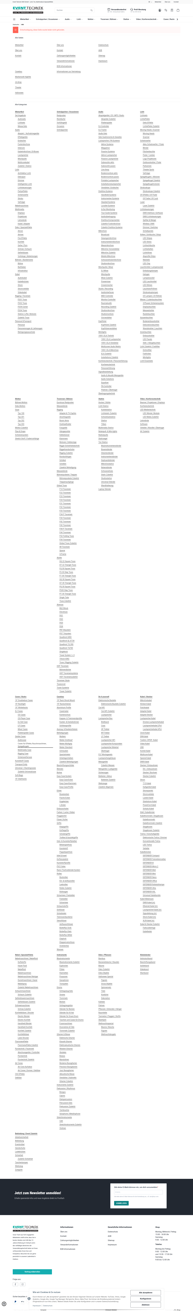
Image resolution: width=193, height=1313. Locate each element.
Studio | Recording (105, 289)
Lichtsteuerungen (25, 188)
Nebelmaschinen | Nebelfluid (26, 958)
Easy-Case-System (64, 776)
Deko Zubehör (104, 969)
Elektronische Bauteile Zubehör (113, 704)
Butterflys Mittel (65, 935)
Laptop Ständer (104, 489)
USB (142, 747)
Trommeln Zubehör (67, 1031)
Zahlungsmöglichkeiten (69, 1240)
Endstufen (22, 141)
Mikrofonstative (107, 464)
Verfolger (21, 202)
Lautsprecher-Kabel (147, 718)
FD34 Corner (23, 307)
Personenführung (108, 368)
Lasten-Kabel (148, 798)
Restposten (61, 115)
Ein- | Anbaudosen (150, 769)
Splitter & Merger (149, 220)
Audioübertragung (108, 216)
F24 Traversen (65, 500)
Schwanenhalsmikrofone (111, 260)
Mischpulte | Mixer (105, 267)
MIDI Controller (107, 296)
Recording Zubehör (108, 307)
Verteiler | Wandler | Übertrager (152, 428)
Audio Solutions (107, 379)
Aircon (20, 231)
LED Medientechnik (147, 410)
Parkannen (147, 166)
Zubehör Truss (23, 317)
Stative (104, 420)
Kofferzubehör (62, 859)
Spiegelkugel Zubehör (151, 180)
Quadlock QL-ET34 (66, 641)
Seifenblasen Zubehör (26, 1002)
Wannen (60, 949)
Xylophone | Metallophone (69, 1114)
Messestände (62, 406)
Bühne (20, 263)
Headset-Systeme (108, 202)
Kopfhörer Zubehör (108, 325)
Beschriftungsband (147, 962)
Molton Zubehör (21, 428)
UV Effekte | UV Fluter (148, 195)
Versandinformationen (69, 1245)
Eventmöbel (19, 1144)
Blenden (60, 769)
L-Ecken (62, 805)
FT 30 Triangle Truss (67, 576)
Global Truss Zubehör (68, 543)
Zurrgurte (18, 1170)
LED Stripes (147, 238)
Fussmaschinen (65, 1023)
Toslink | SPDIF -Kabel (149, 740)
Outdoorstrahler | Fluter (152, 162)
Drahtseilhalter (65, 424)
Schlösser (61, 910)
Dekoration (105, 998)
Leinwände (22, 220)
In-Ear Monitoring (108, 209)
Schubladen (61, 913)
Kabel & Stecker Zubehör (150, 924)
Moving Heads (148, 133)
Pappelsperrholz (65, 852)
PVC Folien (61, 866)
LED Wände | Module (151, 413)
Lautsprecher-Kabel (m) (152, 910)
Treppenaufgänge (66, 482)
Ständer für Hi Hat (66, 1013)
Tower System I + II (66, 655)
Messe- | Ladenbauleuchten (151, 299)
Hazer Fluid (22, 966)
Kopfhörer (102, 321)
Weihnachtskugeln (108, 1034)
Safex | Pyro (22, 245)
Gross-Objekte (106, 984)
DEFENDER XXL (149, 892)
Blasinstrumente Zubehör (69, 962)
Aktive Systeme (107, 144)
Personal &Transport (23, 321)
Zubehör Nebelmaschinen (28, 987)
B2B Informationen (67, 1249)
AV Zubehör (144, 431)
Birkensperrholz (65, 845)
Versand (43, 1310)
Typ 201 (21, 417)
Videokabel (22, 292)
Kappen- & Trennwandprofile (70, 718)
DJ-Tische (102, 130)
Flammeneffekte (21, 1041)
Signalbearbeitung (105, 372)
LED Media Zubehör (151, 417)
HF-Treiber (105, 729)
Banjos (62, 1056)
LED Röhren (147, 285)
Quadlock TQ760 (66, 648)
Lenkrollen (63, 884)
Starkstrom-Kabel (150, 801)
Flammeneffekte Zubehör (28, 1045)
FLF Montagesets (105, 754)
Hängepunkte (64, 431)
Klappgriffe (63, 827)
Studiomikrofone (107, 263)
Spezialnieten (64, 754)
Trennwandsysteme (64, 917)
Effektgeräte (22, 137)
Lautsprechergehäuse (107, 758)
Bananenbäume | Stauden (108, 962)
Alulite (59, 558)
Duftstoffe (22, 962)
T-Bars (103, 424)
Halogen (146, 274)
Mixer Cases (22, 729)
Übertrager (105, 751)
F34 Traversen (65, 518)
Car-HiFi (101, 707)
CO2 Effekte (20, 1074)
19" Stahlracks (21, 779)
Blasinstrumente (63, 958)
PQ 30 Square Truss (67, 586)
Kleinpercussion (65, 1099)
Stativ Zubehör (107, 475)
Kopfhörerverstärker (109, 328)
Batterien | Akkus (105, 776)
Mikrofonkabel (146, 700)
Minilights (102, 332)
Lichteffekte (145, 119)
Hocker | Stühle (104, 402)
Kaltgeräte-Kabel (149, 787)
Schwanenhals (107, 471)
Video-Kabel (145, 744)
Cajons (62, 1096)
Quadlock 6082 (65, 637)
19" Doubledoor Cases (24, 700)
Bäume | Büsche (107, 1027)
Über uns (167, 2)
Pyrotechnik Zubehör (26, 1059)
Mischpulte (22, 159)
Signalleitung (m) (150, 913)
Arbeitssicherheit (21, 1137)
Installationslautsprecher (111, 184)
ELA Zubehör (106, 354)
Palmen (101, 1005)
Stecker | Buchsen (150, 772)
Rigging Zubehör (66, 453)
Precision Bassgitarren (68, 1067)
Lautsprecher (23, 155)
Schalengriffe (64, 834)
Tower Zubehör (65, 691)
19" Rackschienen (64, 704)
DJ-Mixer (104, 271)
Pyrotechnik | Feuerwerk (24, 1049)
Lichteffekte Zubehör (151, 126)
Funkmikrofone (24, 144)
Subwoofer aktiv (107, 162)
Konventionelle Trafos (151, 841)
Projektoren (22, 216)
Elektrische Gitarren (67, 1038)
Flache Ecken (64, 798)
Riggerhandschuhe (66, 449)
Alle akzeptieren (145, 1293)
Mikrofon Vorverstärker (110, 249)
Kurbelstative (106, 410)
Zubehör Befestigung (67, 467)
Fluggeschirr (62, 816)
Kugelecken (64, 801)
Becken (62, 1002)
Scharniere (63, 902)
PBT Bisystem (65, 630)
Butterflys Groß (65, 928)
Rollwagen (63, 892)
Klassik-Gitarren (65, 1041)
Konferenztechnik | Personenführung (112, 361)
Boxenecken (64, 794)
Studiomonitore (107, 314)
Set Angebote (20, 115)
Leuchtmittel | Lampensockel (151, 267)
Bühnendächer (65, 670)
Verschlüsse (61, 920)
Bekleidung (19, 1141)
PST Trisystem (65, 633)
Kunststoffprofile (63, 863)
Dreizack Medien (111, 1310)
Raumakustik (106, 303)
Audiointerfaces (107, 292)
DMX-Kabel (144, 762)
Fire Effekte (22, 238)
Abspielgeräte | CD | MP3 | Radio (111, 115)
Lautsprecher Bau (105, 718)
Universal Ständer (108, 482)
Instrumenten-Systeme (110, 198)
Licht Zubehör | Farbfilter (150, 346)
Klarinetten (63, 973)
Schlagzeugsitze (66, 1005)
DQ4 (61, 626)
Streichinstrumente (64, 1117)
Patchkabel (144, 707)
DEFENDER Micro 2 (150, 866)
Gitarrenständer (107, 453)
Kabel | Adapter (24, 224)
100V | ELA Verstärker (109, 343)
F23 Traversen (65, 496)
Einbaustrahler (148, 336)
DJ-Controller (103, 126)
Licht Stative (103, 406)
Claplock (62, 939)
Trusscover (61, 684)
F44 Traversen (65, 532)
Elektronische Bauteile (107, 700)
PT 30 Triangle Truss (67, 594)
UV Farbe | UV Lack (150, 198)
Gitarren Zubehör (66, 1081)
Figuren (104, 980)
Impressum (37, 1306)
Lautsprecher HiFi (108, 740)
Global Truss (62, 485)
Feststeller (63, 899)
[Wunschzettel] (172, 10)
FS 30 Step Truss (66, 572)
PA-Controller (106, 386)
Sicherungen (103, 772)
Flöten (61, 969)
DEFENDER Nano (149, 877)
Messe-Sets (22, 126)
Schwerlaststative (108, 417)
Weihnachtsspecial (105, 1023)
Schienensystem (21, 435)
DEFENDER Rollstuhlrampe (153, 884)
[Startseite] (28, 10)
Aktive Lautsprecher (109, 155)
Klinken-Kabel (145, 704)
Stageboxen (147, 827)
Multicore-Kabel (146, 754)
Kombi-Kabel (145, 751)
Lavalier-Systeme (108, 206)
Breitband (105, 722)
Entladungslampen (150, 271)
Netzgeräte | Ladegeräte (107, 769)
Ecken (59, 790)
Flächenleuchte (149, 151)
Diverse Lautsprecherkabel (153, 722)
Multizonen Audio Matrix (111, 346)
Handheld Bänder (25, 1023)
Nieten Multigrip (65, 744)
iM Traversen (64, 547)
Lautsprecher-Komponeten (111, 744)
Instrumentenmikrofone (110, 242)
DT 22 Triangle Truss (67, 565)
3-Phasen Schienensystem (153, 303)
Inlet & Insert (62, 855)
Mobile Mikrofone (108, 256)
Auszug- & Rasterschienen (67, 729)
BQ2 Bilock (63, 608)
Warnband (144, 973)
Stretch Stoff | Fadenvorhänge (27, 438)
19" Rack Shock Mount (66, 700)
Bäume (101, 966)
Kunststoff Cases (22, 761)
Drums (59, 987)
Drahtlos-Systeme (105, 191)
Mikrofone (102, 231)
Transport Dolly (21, 764)
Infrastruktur (23, 271)
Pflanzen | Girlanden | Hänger (110, 1009)
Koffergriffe (64, 830)
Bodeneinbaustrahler (151, 321)
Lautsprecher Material (110, 747)
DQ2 (61, 619)
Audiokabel (22, 278)
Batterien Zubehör (108, 780)
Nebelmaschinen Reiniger (28, 976)
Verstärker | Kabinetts (67, 1078)
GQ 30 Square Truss (67, 579)
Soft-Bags (19, 775)
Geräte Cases (20, 736)
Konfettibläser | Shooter (24, 1013)
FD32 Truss (22, 303)
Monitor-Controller (108, 299)
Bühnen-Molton (21, 402)
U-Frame (62, 554)
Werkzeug (19, 1166)
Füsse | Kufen (62, 819)
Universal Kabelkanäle (151, 895)
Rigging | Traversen (22, 296)
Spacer (62, 550)
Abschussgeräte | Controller (29, 1052)
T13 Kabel (147, 783)
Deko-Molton (20, 406)
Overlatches (64, 946)
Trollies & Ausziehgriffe (68, 837)
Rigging (60, 410)
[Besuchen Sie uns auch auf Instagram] (22, 1284)
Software (143, 424)
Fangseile (63, 428)
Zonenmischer (107, 285)
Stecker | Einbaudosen (149, 765)
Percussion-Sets (65, 1103)
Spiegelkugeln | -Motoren (150, 177)
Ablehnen (146, 1305)
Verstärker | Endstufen (110, 188)
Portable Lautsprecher (110, 180)
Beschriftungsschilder (65, 765)
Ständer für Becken (67, 1009)
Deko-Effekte (148, 123)
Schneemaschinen (22, 1005)
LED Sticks (147, 242)
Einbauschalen (63, 809)
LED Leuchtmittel (149, 281)
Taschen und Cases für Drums (71, 1020)
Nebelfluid (22, 969)
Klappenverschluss (66, 942)
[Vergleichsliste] (165, 10)
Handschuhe (20, 1148)
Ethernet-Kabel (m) (150, 906)
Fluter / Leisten (149, 155)
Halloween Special (105, 976)
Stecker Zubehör (149, 776)
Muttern (62, 736)
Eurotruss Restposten (65, 402)
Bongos (62, 1092)
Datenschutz (48, 1306)
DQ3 (61, 623)
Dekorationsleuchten (151, 325)
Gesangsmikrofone (108, 238)
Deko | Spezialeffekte (23, 227)
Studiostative (106, 478)
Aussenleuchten (146, 317)
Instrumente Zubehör (65, 1085)
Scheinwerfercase (25, 757)
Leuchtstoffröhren (150, 289)
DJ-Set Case (22, 722)
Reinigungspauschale (26, 332)
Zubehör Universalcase (27, 772)
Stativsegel (102, 438)
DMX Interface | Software (153, 213)
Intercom (21, 148)
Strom (20, 285)
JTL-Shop (177, 1310)
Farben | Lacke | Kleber (66, 812)
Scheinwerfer (23, 195)
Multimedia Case (24, 750)
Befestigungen (62, 733)
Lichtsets (21, 123)
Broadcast (105, 234)
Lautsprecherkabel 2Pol (152, 725)
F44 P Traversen (65, 529)
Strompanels (148, 790)
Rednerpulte (103, 435)
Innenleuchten (145, 332)
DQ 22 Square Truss (67, 561)
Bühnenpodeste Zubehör (69, 478)
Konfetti (21, 242)
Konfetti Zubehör (24, 1031)
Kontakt (176, 2)
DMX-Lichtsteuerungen (152, 216)
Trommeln (63, 998)
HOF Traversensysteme (68, 673)
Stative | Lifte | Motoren (27, 314)
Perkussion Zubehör (67, 1106)
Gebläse (18, 1078)
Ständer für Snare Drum (68, 1016)
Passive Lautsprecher (109, 159)
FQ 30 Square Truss (67, 568)
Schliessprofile (65, 725)
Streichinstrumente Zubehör (70, 1124)
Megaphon (105, 148)
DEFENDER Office (150, 881)
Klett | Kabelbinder (147, 812)
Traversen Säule (63, 680)
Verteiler (146, 848)
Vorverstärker (106, 317)
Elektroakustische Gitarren (69, 1045)
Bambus (101, 958)
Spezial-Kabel (145, 758)
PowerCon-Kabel (149, 805)
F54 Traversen (65, 540)
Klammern (63, 438)
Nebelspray (22, 984)
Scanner (146, 137)
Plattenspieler (106, 123)
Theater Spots (148, 169)
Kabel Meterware (146, 899)
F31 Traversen (65, 503)
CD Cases (21, 715)
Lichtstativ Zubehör (109, 413)
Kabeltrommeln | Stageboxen (151, 816)
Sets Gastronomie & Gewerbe (110, 137)
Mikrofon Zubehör (108, 252)
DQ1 (61, 615)
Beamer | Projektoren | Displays (152, 402)
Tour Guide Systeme (109, 213)
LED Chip (146, 263)
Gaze (17, 410)
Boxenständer (106, 449)
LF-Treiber (105, 736)
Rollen (59, 874)
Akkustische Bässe (66, 1074)
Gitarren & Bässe (63, 1034)
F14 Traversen (65, 489)
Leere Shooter (23, 1038)
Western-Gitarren (66, 1049)
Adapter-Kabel (145, 711)
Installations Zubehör (109, 357)
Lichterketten (148, 249)
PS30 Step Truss (66, 590)
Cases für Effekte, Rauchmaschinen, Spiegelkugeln (32, 745)
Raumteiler (102, 1013)
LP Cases (21, 725)
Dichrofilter (147, 350)
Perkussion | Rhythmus (66, 1088)
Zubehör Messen (107, 765)
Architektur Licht (24, 173)
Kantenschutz (64, 715)
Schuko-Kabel (148, 809)
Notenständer (106, 467)
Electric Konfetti (24, 1020)
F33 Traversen (65, 511)
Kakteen (101, 1002)
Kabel (17, 274)
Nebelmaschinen (21, 206)
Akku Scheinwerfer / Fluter (153, 144)
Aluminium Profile (64, 707)
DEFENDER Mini (149, 874)
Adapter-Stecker (146, 715)
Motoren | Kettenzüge (67, 442)
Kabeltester (147, 931)
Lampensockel (148, 278)
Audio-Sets (102, 133)
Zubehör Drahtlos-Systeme (111, 227)
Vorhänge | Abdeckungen (28, 256)
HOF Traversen (63, 666)
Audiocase (22, 740)
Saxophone (64, 980)
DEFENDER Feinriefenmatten (154, 859)
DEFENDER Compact (151, 855)
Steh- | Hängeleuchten (151, 343)
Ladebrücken (20, 1152)
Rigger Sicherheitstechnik (69, 446)
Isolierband (144, 966)
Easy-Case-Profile (66, 787)
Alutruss (60, 605)
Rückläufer (61, 119)
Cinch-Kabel (145, 733)
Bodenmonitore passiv (110, 177)
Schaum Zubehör (25, 994)
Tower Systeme (63, 688)
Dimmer (21, 180)
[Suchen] (91, 10)
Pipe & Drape (20, 431)
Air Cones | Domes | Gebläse (29, 1070)
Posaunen (63, 976)
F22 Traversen (65, 493)
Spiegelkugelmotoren (151, 184)
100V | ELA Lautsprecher (111, 339)
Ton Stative (102, 442)
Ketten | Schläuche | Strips (150, 234)
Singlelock (63, 651)
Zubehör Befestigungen (68, 762)
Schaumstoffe (62, 906)
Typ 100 (21, 413)
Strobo (20, 198)
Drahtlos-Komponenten (110, 220)
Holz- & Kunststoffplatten (67, 841)
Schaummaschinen (23, 991)
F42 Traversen (65, 521)
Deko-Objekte (103, 973)
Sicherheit (19, 1155)
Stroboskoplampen (150, 292)
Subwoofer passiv (108, 166)
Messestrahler (148, 310)
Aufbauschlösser (66, 924)
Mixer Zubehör (107, 278)
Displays (21, 213)
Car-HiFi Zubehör (108, 711)
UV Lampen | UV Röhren (152, 296)
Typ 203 (21, 424)
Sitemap (111, 1240)
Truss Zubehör (65, 601)
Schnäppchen (62, 130)
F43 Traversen (65, 525)
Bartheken (22, 267)
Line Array (105, 169)
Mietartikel (158, 2)
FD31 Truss (22, 299)
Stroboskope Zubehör (151, 191)
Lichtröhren (147, 252)
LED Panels (147, 339)
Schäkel (62, 460)
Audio (17, 130)
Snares (62, 994)
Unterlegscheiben (66, 758)
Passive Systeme (108, 151)
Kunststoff (63, 848)
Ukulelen (62, 1052)
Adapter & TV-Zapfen (67, 413)
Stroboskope (145, 188)
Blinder (145, 148)
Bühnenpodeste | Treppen (67, 475)
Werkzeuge (102, 783)
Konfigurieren (145, 1299)
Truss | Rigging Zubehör (68, 662)
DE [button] (149, 2)
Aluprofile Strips (149, 256)
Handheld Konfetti (25, 1027)
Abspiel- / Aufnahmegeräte (28, 133)
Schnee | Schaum (25, 249)
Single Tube (64, 597)
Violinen (62, 1128)
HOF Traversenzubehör (68, 677)
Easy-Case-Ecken (66, 780)
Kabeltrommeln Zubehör (152, 823)
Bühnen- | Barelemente (24, 260)
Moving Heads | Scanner (150, 130)
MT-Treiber (105, 733)
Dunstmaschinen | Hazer (27, 980)
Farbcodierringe (149, 928)
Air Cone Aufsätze (25, 1067)
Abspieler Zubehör (108, 119)
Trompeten (63, 984)
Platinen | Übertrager (109, 390)
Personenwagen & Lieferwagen (30, 328)
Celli (61, 1121)
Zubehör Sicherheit (25, 1159)
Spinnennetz (106, 987)
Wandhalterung (107, 485)
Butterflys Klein (65, 931)
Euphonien (63, 966)
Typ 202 (21, 420)
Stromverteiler (23, 289)
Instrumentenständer (109, 456)
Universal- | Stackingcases (25, 768)
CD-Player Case (24, 718)
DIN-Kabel (144, 736)
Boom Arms (64, 420)
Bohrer (59, 772)
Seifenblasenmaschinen (24, 998)
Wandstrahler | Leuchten (152, 328)
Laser (142, 202)
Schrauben (63, 751)
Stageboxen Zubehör (151, 830)
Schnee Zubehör (24, 1009)
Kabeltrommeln (149, 819)
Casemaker (63, 711)
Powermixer (106, 281)
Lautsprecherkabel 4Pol (152, 729)
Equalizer (104, 382)
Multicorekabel (24, 162)
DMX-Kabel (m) (149, 902)
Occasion (60, 126)
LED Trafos (147, 845)
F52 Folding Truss (66, 536)
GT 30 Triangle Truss (67, 583)
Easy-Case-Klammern (67, 783)
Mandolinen (64, 1059)
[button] (159, 10)
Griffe (59, 823)
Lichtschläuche (149, 245)
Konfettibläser (23, 1034)
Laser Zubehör (148, 206)
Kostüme (104, 994)
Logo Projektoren (149, 159)
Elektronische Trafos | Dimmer (155, 837)
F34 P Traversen (65, 514)
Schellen (62, 464)
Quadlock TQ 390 (66, 644)
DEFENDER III (148, 863)
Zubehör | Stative (24, 166)
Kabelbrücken (23, 281)
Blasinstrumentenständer (111, 446)
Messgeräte (103, 762)
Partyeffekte (22, 191)
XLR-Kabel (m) (148, 920)
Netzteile (146, 260)
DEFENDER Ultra (149, 888)
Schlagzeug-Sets (66, 991)
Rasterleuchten (149, 314)
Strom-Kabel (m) (149, 917)
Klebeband (144, 969)
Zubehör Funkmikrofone (110, 224)
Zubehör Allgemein (105, 787)
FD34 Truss (22, 310)
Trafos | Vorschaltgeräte (149, 834)
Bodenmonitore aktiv (109, 173)
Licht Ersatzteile (146, 361)
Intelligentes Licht (25, 184)
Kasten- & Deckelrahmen (69, 722)
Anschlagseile (65, 417)
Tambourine (64, 1110)
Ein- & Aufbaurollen (67, 881)
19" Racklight (20, 704)
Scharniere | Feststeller (66, 895)
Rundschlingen (65, 456)
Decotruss (63, 612)
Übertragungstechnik (106, 393)
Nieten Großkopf (66, 740)
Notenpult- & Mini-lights (107, 431)
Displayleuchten (149, 307)
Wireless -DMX (148, 224)
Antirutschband (146, 958)
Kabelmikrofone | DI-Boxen (28, 151)
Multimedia (19, 209)
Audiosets (22, 119)
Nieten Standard (65, 747)
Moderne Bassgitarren (68, 1063)
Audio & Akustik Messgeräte (112, 375)
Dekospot (21, 177)
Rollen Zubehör (65, 888)
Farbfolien (147, 354)
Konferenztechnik (108, 364)
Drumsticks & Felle (66, 1027)
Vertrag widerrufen (32, 1272)
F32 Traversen (65, 507)
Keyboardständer (108, 460)
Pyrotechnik (22, 1056)
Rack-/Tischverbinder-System (68, 870)
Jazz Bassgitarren (66, 1070)
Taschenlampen (21, 1162)
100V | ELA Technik (106, 336)
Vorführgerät (62, 123)
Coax (103, 725)
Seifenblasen (23, 252)
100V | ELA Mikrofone (109, 350)
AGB (109, 1236)
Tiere (103, 991)
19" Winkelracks (21, 707)
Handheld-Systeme (108, 195)
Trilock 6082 (64, 659)
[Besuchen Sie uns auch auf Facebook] (15, 1284)
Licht (17, 169)
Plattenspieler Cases (26, 733)
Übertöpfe (102, 1020)
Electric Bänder (24, 1016)
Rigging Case (23, 753)
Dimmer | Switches (150, 227)
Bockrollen (63, 877)
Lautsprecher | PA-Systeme (109, 141)
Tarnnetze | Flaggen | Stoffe (109, 1016)
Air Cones (19, 1063)
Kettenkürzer (64, 435)
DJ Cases (19, 711)
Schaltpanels (148, 231)
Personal (21, 325)
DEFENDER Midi (149, 870)
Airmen (20, 234)
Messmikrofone (107, 245)
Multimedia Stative (105, 428)
